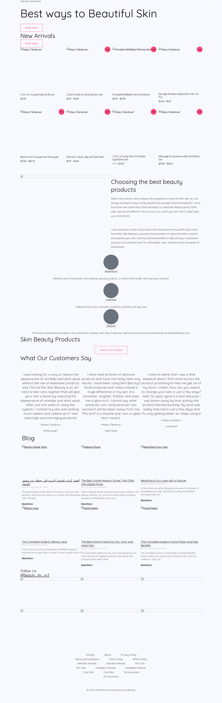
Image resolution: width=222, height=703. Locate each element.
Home (9, 7)
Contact (90, 654)
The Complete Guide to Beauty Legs (44, 542)
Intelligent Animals (106, 667)
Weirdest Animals (87, 663)
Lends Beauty (111, 5)
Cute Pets (88, 672)
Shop (46, 7)
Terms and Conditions (87, 659)
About (107, 654)
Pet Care (140, 663)
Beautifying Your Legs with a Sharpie (163, 480)
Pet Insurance (131, 672)
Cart (36, 7)
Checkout (23, 7)
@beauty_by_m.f (34, 575)
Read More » (27, 504)
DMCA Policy (116, 659)
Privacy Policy (128, 654)
